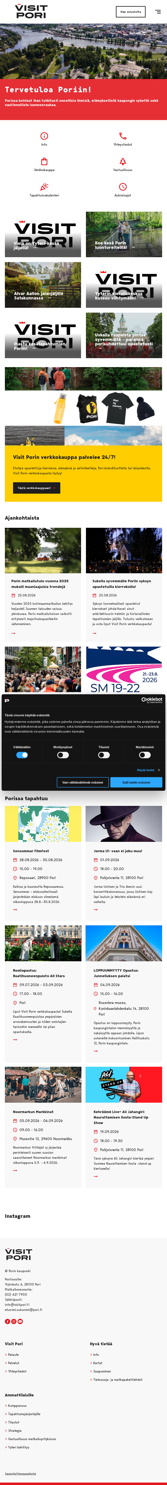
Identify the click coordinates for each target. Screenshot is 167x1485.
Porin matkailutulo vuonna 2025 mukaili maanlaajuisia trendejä (40, 584)
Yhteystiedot (16, 1371)
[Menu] (158, 12)
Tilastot (13, 1422)
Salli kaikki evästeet (136, 782)
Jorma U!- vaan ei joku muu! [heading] (118, 851)
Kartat (97, 1363)
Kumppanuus (17, 1406)
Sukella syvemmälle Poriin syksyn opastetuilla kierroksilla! (121, 584)
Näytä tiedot (145, 770)
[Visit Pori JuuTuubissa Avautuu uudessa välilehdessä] (20, 1322)
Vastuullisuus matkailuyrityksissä (31, 1439)
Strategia (14, 1431)
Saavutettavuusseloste (20, 1473)
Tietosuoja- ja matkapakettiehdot (117, 1380)
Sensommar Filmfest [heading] (31, 851)
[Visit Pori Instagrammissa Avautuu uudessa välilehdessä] (13, 1322)
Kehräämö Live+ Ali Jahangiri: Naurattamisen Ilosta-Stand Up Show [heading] (121, 1117)
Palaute (13, 1355)
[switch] (63, 755)
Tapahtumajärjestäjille (23, 1414)
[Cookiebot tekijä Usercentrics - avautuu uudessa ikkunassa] (144, 700)
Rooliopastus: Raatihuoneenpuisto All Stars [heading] (39, 973)
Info (95, 1355)
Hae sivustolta (131, 12)
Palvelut (13, 1363)
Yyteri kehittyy (18, 1447)
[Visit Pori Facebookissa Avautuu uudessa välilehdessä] (7, 1322)
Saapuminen (101, 1371)
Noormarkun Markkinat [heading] (33, 1112)
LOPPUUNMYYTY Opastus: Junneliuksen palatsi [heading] (116, 973)
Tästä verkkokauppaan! (34, 488)
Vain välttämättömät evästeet (82, 782)
